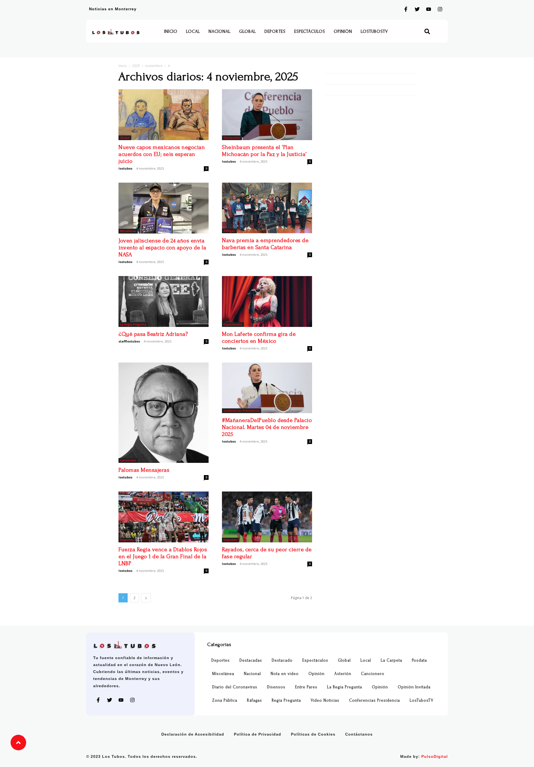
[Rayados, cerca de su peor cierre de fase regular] (267, 517)
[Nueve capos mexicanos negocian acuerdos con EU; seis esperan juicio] (163, 114)
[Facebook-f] (406, 9)
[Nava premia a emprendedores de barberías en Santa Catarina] (267, 208)
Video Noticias (325, 700)
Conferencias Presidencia (241, 411)
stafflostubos (129, 341)
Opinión (343, 31)
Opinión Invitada (414, 687)
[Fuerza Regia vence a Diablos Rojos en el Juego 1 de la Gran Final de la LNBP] (163, 517)
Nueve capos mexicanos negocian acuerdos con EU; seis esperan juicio (161, 154)
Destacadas (232, 138)
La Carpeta (391, 660)
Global (247, 31)
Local (193, 31)
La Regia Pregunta (133, 324)
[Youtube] (429, 9)
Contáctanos (359, 734)
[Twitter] (417, 9)
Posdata (419, 660)
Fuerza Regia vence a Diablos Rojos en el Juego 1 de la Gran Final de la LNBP (162, 556)
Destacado (282, 660)
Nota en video (285, 673)
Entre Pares (306, 687)
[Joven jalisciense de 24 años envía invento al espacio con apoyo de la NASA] (163, 208)
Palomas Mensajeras (143, 470)
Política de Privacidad (257, 734)
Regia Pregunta (286, 700)
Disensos (276, 687)
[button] (427, 31)
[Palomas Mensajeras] (163, 413)
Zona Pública (224, 700)
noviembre (153, 65)
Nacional (220, 31)
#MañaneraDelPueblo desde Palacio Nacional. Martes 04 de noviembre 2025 (267, 427)
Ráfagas (229, 231)
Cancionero (128, 460)
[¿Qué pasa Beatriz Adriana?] (163, 301)
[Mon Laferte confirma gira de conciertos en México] (267, 301)
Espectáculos (309, 31)
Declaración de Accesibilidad (192, 734)
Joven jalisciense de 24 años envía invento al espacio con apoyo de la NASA (162, 247)
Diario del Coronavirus (234, 687)
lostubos (125, 168)
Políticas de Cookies (313, 734)
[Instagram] (440, 9)
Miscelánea (128, 231)
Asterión (342, 673)
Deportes (275, 31)
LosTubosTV (374, 31)
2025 (136, 65)
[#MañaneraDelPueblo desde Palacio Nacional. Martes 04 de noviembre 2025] (267, 388)
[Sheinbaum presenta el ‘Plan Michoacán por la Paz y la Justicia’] (267, 114)
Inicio (170, 31)
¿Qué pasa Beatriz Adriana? (153, 334)
